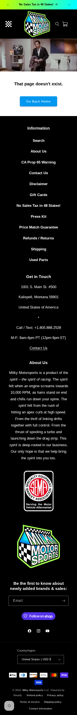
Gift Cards (38, 195)
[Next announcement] (69, 4)
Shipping (38, 249)
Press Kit (38, 217)
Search (38, 141)
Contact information (40, 708)
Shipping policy (53, 702)
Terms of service (30, 702)
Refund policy (35, 695)
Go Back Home (38, 101)
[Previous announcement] (8, 4)
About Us (38, 151)
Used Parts (38, 260)
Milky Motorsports (33, 690)
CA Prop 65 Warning (38, 162)
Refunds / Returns (38, 238)
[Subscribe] (63, 601)
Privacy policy (55, 695)
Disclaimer (39, 184)
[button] (8, 24)
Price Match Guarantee (38, 227)
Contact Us (38, 173)
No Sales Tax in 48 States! (38, 206)
